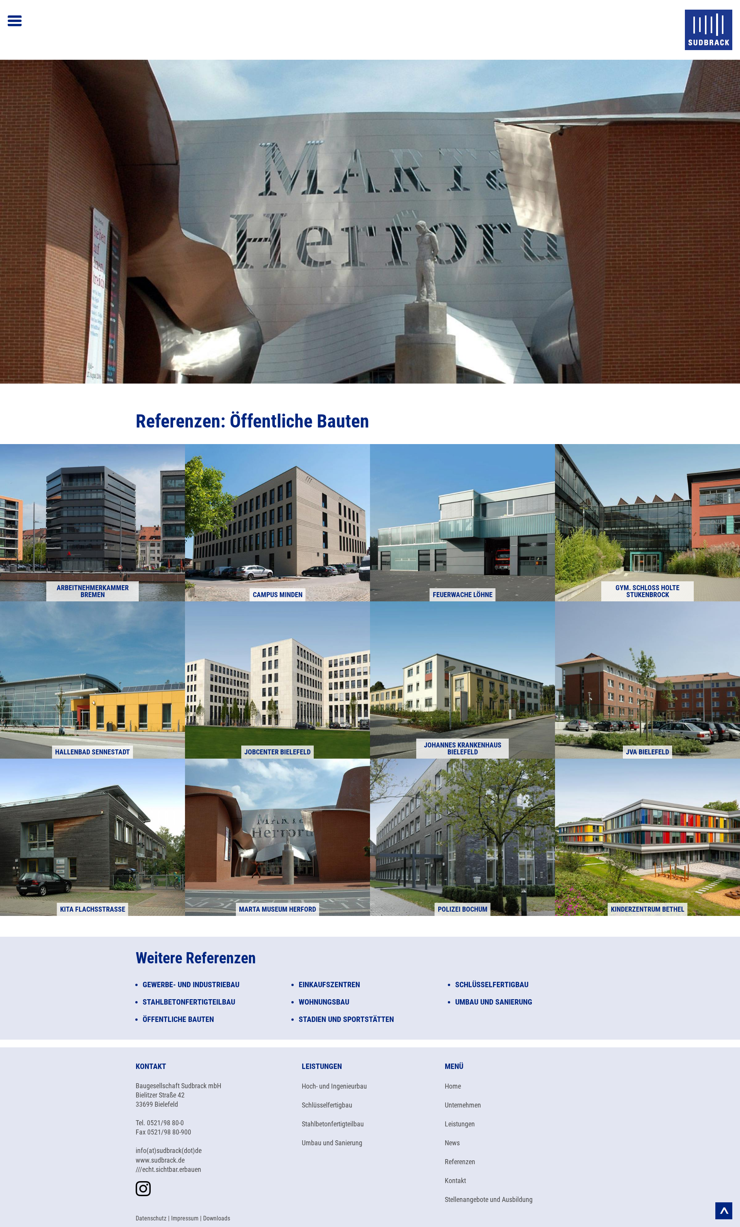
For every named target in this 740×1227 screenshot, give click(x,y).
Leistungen (460, 1124)
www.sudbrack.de (160, 1160)
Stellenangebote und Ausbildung (489, 1199)
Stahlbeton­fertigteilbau (189, 1002)
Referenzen (460, 1162)
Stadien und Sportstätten (346, 1019)
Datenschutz (151, 1218)
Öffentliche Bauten (178, 1019)
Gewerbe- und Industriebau (191, 984)
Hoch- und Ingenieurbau (334, 1086)
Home (453, 1086)
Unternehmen (463, 1105)
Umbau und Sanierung (493, 1002)
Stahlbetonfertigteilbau (333, 1124)
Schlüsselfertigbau (491, 984)
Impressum (184, 1218)
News (452, 1143)
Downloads (216, 1218)
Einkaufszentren (329, 984)
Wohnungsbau (324, 1002)
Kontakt (455, 1181)
